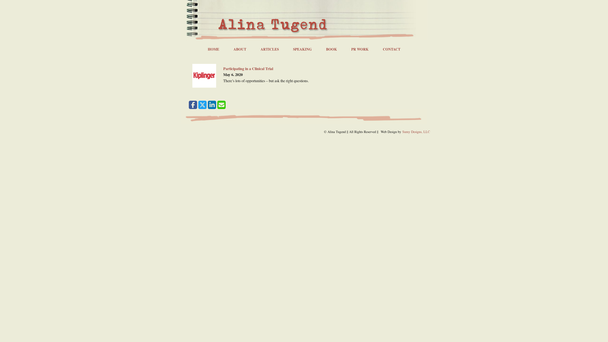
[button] (193, 105)
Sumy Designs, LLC (416, 131)
